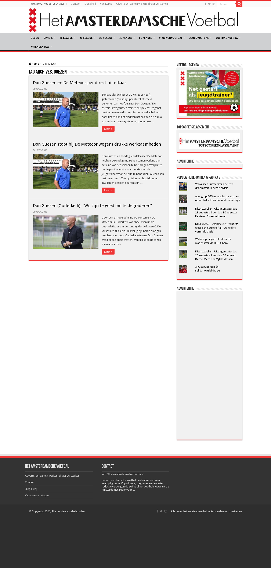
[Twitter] (209, 4)
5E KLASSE (145, 37)
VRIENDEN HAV (40, 46)
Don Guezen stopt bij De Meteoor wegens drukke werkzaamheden (97, 144)
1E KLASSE (66, 37)
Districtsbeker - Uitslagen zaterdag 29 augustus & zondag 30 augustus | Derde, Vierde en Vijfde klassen (217, 255)
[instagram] (214, 4)
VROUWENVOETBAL (171, 37)
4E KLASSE (125, 37)
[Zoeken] (239, 4)
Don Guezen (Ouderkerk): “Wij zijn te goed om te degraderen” (92, 205)
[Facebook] (205, 4)
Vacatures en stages (37, 495)
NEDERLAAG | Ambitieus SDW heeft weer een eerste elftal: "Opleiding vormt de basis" (216, 227)
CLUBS (35, 37)
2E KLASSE (86, 37)
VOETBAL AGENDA (227, 37)
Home (35, 63)
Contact (75, 3)
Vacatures (106, 3)
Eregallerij (90, 3)
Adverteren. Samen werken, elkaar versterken (142, 3)
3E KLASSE (105, 37)
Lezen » (108, 128)
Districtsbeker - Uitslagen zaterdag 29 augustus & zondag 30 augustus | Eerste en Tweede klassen (217, 212)
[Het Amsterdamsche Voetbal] (135, 20)
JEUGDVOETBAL (199, 37)
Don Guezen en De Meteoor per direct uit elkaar (79, 82)
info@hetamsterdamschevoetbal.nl (123, 474)
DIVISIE (48, 37)
